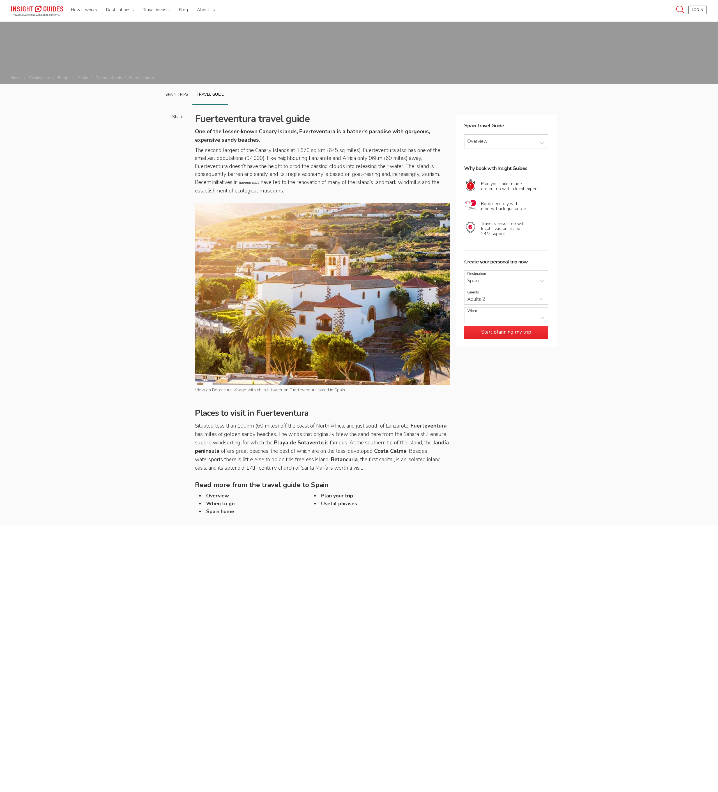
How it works (84, 10)
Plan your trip (337, 495)
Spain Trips (176, 94)
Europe (64, 78)
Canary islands (108, 78)
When (472, 311)
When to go (220, 503)
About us (206, 10)
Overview (217, 495)
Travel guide (210, 94)
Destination (476, 274)
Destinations (119, 10)
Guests (473, 292)
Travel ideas (155, 10)
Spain (83, 78)
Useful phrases (339, 503)
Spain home (220, 511)
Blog (183, 10)
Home (16, 78)
